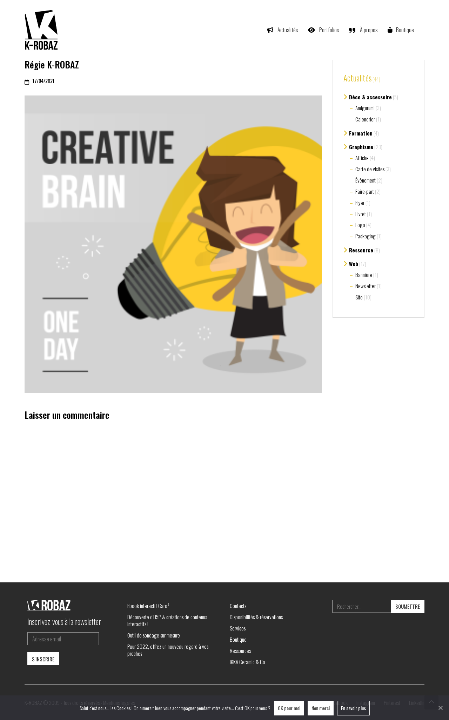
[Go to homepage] (42, 30)
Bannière (363, 274)
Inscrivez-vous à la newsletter (64, 621)
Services (238, 628)
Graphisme (361, 147)
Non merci (320, 708)
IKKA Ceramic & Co (247, 661)
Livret (360, 213)
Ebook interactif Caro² (148, 605)
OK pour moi (289, 708)
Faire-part (364, 191)
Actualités (357, 78)
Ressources (240, 650)
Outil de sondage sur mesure (153, 635)
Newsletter (365, 285)
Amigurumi (365, 107)
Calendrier (365, 119)
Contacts (238, 605)
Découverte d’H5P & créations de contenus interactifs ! (167, 620)
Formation (361, 133)
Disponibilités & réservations (256, 616)
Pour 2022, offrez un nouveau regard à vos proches (167, 650)
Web (353, 263)
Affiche (362, 157)
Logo (360, 224)
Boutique (238, 639)
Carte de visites (369, 168)
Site (359, 296)
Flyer (359, 202)
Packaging (365, 235)
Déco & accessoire (370, 97)
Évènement (365, 180)
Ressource (361, 250)
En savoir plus (353, 708)
